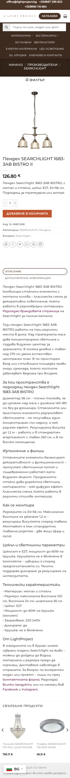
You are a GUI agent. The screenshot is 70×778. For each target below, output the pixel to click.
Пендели (45, 230)
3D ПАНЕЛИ (23, 42)
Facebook (10, 689)
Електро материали (21, 48)
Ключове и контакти (45, 55)
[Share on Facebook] (13, 244)
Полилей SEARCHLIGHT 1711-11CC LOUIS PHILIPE (18, 745)
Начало (16, 65)
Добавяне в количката (27, 213)
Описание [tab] (13, 271)
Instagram (30, 689)
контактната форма (21, 679)
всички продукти (17, 684)
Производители (42, 65)
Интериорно (21, 35)
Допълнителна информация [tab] (28, 278)
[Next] (67, 737)
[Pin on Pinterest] (34, 244)
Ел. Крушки (18, 55)
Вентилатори (44, 42)
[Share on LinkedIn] (40, 244)
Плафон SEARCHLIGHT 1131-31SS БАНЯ (51, 745)
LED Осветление (51, 48)
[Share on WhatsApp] (6, 244)
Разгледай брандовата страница (31, 311)
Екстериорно (46, 35)
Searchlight (23, 235)
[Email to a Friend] (27, 244)
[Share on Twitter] (20, 244)
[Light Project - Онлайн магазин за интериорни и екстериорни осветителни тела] (19, 16)
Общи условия (35, 767)
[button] (65, 16)
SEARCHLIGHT (35, 68)
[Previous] (3, 737)
